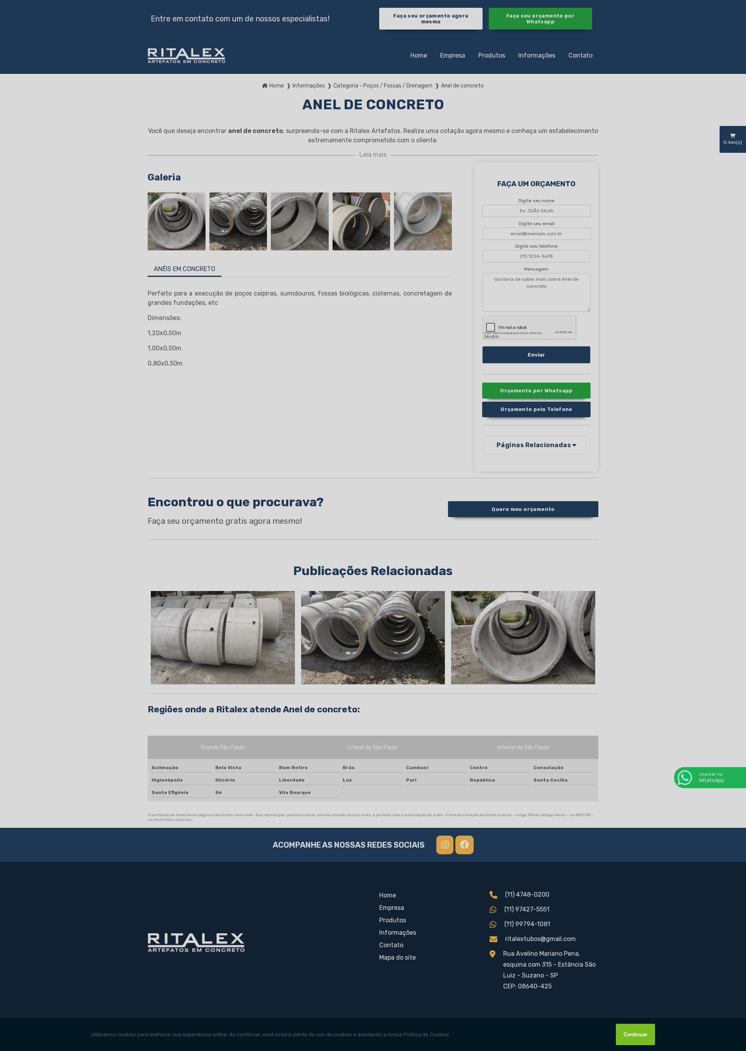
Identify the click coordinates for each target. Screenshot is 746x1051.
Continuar (635, 1034)
